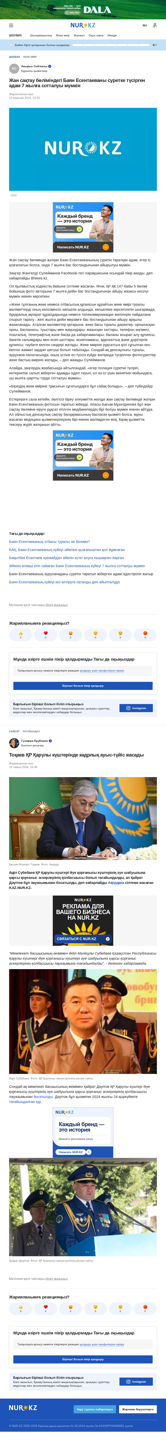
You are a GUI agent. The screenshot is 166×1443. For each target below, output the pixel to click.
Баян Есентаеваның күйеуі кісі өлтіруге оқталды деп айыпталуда (64, 582)
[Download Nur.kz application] (83, 9)
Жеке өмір (63, 35)
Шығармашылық (41, 35)
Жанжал (79, 35)
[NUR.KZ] (83, 25)
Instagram (139, 708)
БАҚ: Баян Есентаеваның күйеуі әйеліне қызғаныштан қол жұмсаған (67, 550)
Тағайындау (31, 731)
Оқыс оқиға (96, 35)
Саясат (14, 731)
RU (145, 25)
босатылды (43, 1097)
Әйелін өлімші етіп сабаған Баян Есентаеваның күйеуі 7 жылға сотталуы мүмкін (77, 566)
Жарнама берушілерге (138, 1409)
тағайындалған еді (25, 1102)
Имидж (112, 35)
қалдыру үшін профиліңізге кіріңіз (102, 670)
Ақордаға (116, 883)
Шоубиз (15, 35)
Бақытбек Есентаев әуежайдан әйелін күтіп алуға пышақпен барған (66, 558)
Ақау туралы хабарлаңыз (95, 1409)
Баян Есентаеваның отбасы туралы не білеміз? (49, 542)
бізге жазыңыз (57, 605)
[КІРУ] (155, 25)
